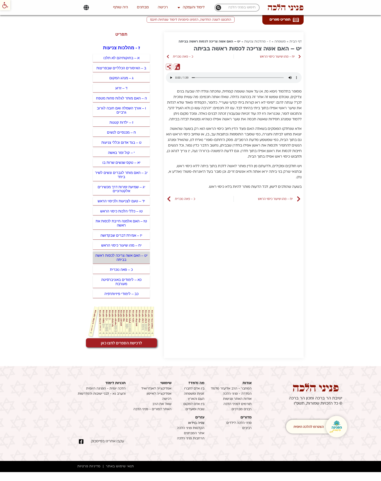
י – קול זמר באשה (121, 153)
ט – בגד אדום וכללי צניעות (121, 143)
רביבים (247, 428)
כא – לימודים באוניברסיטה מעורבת (121, 282)
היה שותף (120, 7)
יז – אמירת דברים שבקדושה (121, 235)
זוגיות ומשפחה (194, 393)
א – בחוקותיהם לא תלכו (121, 58)
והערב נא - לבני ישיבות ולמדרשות (102, 393)
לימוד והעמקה (194, 7)
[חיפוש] (218, 7)
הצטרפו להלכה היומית (308, 426)
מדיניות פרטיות (88, 466)
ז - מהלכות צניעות (257, 41)
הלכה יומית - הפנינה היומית (106, 388)
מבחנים (143, 7)
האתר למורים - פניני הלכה (152, 409)
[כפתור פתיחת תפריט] (86, 7)
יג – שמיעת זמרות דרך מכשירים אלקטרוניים (121, 189)
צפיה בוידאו (196, 423)
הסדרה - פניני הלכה (237, 393)
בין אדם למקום (193, 404)
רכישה (163, 7)
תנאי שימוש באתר (120, 466)
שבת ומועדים (195, 409)
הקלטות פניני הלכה (190, 428)
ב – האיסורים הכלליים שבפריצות (121, 68)
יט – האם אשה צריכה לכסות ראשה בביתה (121, 258)
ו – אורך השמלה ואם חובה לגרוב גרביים (121, 110)
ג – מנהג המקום (121, 78)
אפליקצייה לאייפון (159, 393)
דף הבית (296, 41)
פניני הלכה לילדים (239, 423)
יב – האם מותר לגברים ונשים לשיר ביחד (121, 175)
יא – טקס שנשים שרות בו (121, 163)
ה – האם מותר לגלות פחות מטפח (121, 98)
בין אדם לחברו (194, 388)
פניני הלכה (285, 7)
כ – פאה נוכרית (121, 270)
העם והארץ (196, 399)
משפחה (280, 41)
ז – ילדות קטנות (121, 122)
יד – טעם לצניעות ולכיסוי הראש (121, 201)
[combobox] (239, 7)
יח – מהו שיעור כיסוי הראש (121, 245)
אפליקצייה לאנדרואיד (156, 388)
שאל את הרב (161, 404)
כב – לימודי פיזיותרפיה (121, 294)
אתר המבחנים (194, 433)
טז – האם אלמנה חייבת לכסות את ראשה (121, 223)
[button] (5, 5)
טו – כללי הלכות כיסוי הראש (121, 211)
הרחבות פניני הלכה (190, 438)
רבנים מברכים (242, 409)
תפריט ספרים (280, 19)
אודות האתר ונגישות (237, 399)
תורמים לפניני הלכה (237, 404)
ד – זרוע (121, 88)
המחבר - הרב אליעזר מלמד (231, 388)
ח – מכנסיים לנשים (121, 132)
